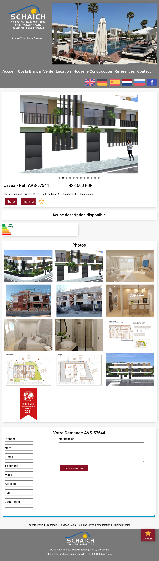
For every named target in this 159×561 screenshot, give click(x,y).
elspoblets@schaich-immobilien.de (66, 554)
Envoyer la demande (74, 468)
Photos (11, 201)
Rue (7, 493)
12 (99, 178)
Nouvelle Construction (92, 71)
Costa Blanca (29, 71)
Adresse (10, 484)
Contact (144, 71)
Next (133, 133)
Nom (8, 448)
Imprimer (28, 201)
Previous (25, 133)
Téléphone (11, 466)
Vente (48, 71)
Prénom (10, 439)
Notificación (66, 439)
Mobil (8, 475)
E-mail (9, 457)
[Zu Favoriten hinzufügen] (41, 201)
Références (124, 71)
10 (91, 178)
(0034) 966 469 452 (101, 554)
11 (95, 178)
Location (63, 71)
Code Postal (12, 502)
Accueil (9, 71)
